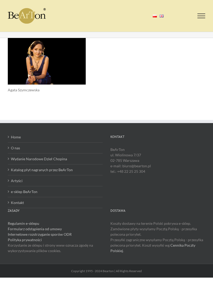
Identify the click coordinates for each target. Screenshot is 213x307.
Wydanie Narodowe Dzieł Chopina (39, 159)
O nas (15, 148)
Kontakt (17, 202)
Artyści (17, 180)
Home (16, 137)
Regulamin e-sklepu (23, 223)
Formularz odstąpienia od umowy (35, 229)
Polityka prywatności (25, 240)
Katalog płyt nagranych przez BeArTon (42, 170)
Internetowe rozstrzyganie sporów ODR (40, 234)
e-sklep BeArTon (24, 191)
